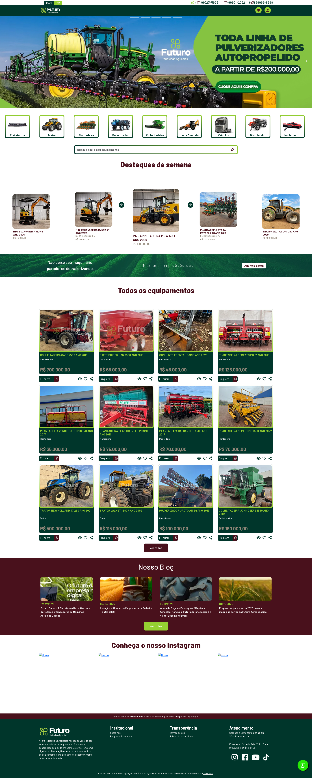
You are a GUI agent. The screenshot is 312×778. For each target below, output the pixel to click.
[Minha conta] (268, 10)
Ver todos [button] (156, 626)
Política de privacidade (181, 736)
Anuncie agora (254, 265)
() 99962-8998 (261, 2)
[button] (18, 126)
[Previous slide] (6, 61)
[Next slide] (306, 61)
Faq (58, 2)
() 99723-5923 (207, 2)
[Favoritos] (85, 379)
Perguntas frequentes (121, 736)
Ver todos (156, 548)
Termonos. (208, 773)
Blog (49, 2)
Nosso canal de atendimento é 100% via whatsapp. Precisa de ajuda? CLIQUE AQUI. (156, 716)
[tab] (134, 17)
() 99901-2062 (234, 2)
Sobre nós (115, 732)
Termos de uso (177, 732)
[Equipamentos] (258, 10)
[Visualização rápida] (80, 379)
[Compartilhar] (91, 379)
